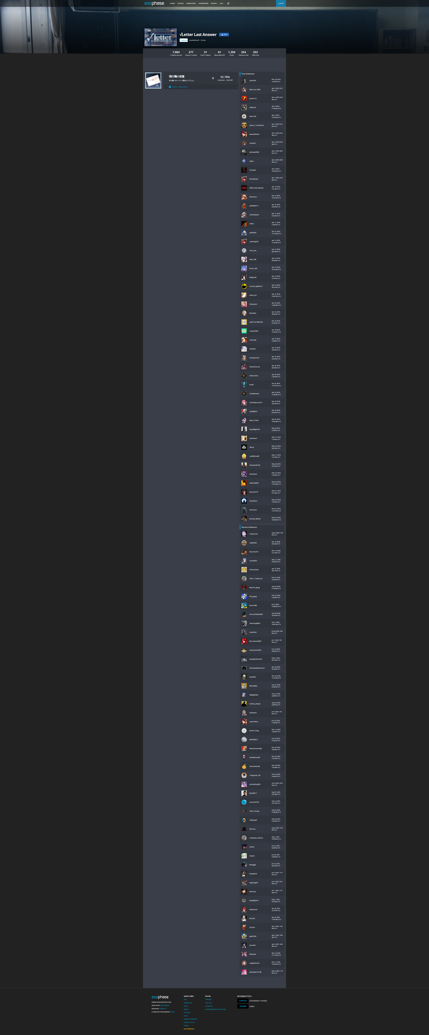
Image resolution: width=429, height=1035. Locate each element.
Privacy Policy (189, 1022)
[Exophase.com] (156, 3)
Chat (221, 3)
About (186, 1009)
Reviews (214, 3)
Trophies (183, 40)
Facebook (208, 1006)
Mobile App (188, 1003)
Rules (186, 1006)
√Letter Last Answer (198, 34)
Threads (208, 999)
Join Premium (189, 1029)
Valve (172, 1012)
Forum (203, 40)
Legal (186, 1016)
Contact (187, 1013)
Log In (281, 3)
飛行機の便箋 (176, 76)
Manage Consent (190, 1019)
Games (172, 3)
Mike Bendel (164, 1005)
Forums (181, 3)
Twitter (208, 1003)
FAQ (185, 999)
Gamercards (191, 3)
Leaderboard (203, 3)
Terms (186, 1026)
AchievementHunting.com (215, 1009)
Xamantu (163, 1009)
